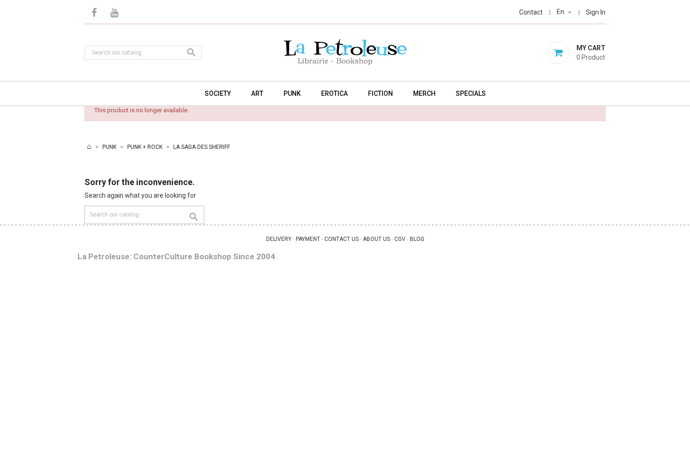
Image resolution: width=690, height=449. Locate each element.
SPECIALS (471, 93)
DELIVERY (278, 239)
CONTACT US (341, 239)
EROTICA (334, 93)
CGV (400, 239)
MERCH (424, 93)
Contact (531, 12)
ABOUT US (376, 239)
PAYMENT (308, 239)
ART (257, 93)
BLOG (417, 239)
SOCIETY (218, 93)
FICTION (380, 93)
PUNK (292, 93)
